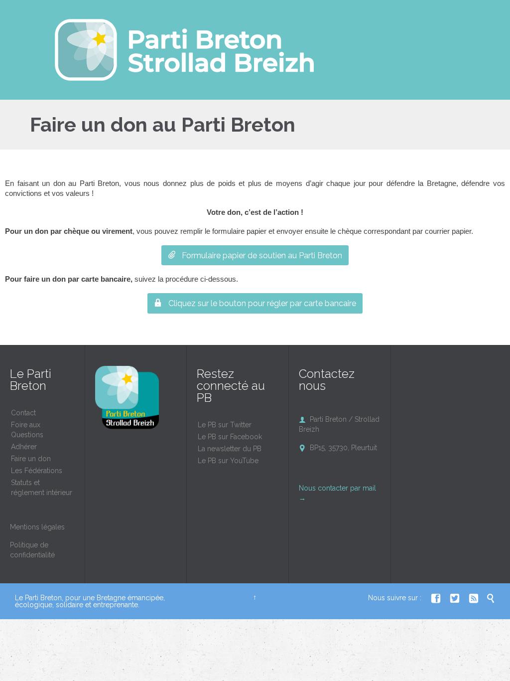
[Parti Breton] (184, 50)
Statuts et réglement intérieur (41, 488)
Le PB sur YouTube (228, 461)
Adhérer (24, 447)
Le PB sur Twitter (225, 425)
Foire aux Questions (27, 430)
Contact (23, 413)
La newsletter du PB (229, 449)
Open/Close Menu (18, 50)
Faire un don (31, 459)
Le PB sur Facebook (230, 437)
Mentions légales (37, 527)
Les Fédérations (36, 471)
